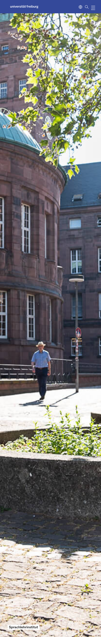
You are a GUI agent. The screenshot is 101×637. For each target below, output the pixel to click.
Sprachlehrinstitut (23, 627)
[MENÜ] (93, 7)
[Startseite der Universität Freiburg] (24, 6)
